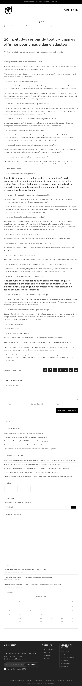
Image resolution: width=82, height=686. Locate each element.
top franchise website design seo (14, 460)
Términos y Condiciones (65, 665)
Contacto (65, 661)
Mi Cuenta (66, 651)
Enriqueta (7, 464)
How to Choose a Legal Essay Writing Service (43, 472)
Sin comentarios (13, 55)
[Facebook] (14, 489)
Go (73, 507)
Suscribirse (32, 664)
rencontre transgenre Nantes (13, 476)
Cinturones (47, 655)
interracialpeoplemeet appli (15, 169)
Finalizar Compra (68, 657)
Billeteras (47, 659)
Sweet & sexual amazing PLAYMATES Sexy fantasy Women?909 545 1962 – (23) (29, 441)
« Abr (6, 630)
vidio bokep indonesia (11, 468)
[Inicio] (4, 26)
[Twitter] (7, 489)
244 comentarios (18, 572)
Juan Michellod (12, 52)
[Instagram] (20, 489)
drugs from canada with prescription (15, 472)
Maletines (59, 680)
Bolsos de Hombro (50, 649)
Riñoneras (69, 680)
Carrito (65, 654)
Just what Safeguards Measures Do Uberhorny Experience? (23, 445)
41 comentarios (18, 579)
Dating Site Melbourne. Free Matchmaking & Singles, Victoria (23, 433)
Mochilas (47, 652)
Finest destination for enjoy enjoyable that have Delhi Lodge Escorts (25, 437)
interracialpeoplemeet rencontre (51, 52)
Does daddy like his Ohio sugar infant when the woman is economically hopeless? (30, 449)
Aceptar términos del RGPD (16, 669)
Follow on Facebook (13, 514)
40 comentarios (18, 587)
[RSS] (33, 489)
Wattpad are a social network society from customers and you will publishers (51, 460)
